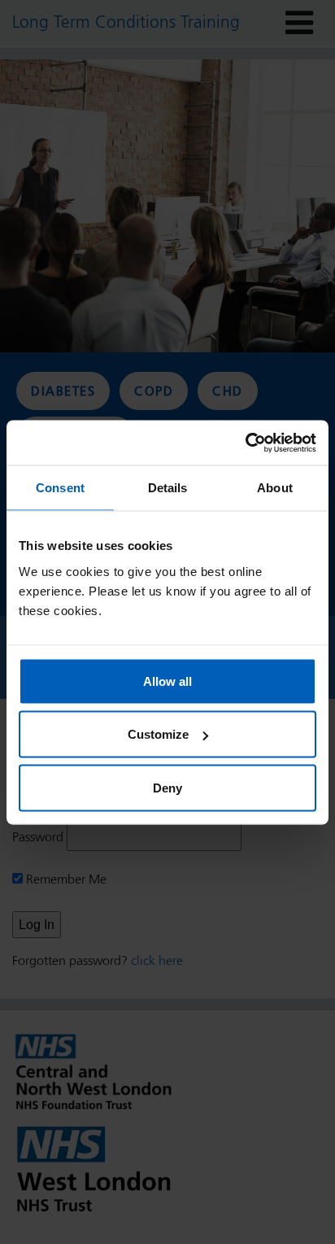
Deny (167, 787)
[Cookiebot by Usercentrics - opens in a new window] (245, 442)
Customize (158, 734)
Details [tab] (168, 488)
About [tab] (275, 488)
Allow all (167, 680)
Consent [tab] (60, 488)
